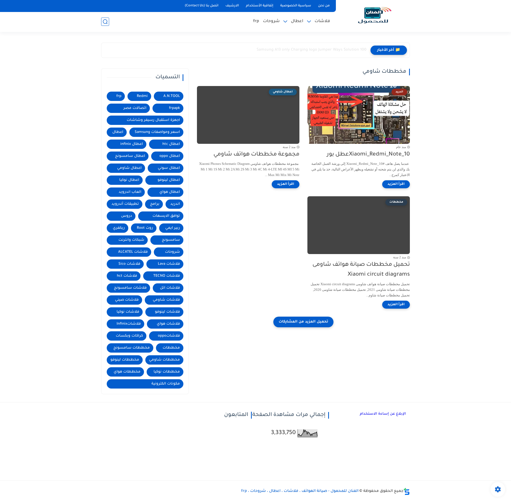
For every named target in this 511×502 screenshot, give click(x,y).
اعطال (297, 21)
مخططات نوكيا (167, 372)
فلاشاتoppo (169, 336)
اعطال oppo (169, 156)
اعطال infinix (131, 144)
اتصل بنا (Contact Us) (202, 6)
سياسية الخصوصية (295, 6)
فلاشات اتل (170, 288)
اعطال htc (171, 144)
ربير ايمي (172, 228)
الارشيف (232, 6)
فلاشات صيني (127, 300)
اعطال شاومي (129, 168)
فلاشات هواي (168, 324)
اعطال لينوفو (169, 180)
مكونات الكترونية (165, 384)
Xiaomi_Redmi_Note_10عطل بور (368, 155)
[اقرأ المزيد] (396, 184)
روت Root (145, 228)
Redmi (142, 96)
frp (256, 21)
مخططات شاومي (164, 360)
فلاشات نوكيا (128, 312)
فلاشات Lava (169, 264)
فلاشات (322, 21)
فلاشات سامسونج (130, 288)
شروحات (271, 21)
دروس (126, 216)
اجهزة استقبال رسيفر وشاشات (153, 120)
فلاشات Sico (129, 264)
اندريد (175, 204)
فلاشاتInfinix (129, 324)
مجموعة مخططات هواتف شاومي (256, 155)
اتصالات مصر (134, 108)
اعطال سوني (169, 168)
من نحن (324, 6)
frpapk (174, 108)
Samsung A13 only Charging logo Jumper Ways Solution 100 (311, 50)
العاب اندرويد (130, 192)
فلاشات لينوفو (167, 312)
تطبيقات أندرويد (125, 204)
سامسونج (171, 240)
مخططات (171, 348)
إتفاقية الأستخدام (259, 6)
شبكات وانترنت (131, 240)
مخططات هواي (127, 372)
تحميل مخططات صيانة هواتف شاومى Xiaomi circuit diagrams (361, 270)
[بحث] (105, 22)
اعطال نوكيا (129, 180)
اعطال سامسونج (130, 156)
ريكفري (119, 228)
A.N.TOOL (171, 96)
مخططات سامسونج (131, 348)
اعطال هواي (169, 192)
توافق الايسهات (166, 216)
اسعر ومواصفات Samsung (157, 132)
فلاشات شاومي (166, 300)
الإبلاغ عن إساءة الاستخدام (383, 414)
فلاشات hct (127, 276)
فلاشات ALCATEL (133, 252)
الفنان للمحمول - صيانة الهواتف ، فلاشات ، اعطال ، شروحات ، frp (299, 491)
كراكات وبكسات (129, 336)
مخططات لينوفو (124, 360)
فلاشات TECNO (166, 276)
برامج (154, 204)
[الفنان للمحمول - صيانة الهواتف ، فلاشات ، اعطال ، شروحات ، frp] (374, 15)
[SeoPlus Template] (406, 491)
